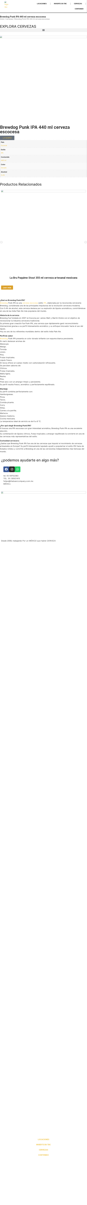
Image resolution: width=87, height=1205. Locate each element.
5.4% (3, 175)
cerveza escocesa (30, 303)
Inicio (2, 19)
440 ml (3, 160)
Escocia (4, 145)
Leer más (7, 287)
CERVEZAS (78, 4)
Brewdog (4, 303)
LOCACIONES (42, 4)
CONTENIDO (79, 9)
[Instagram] (12, 469)
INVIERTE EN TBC (60, 4)
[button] (43, 30)
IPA (2, 153)
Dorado (4, 168)
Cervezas (9, 19)
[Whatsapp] (17, 469)
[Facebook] (6, 469)
